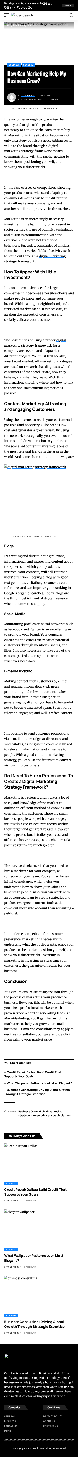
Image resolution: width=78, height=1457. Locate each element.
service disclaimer (25, 866)
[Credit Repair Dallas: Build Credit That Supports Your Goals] (39, 1164)
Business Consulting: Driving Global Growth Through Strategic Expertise (37, 1092)
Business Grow (28, 1111)
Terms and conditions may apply (44, 1029)
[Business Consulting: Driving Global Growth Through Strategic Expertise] (39, 1296)
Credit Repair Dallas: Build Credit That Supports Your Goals (32, 1074)
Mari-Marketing (16, 1018)
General (28, 64)
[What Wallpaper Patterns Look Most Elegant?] (39, 1230)
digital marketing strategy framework (40, 1113)
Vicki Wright (28, 95)
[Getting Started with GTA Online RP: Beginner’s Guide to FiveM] (39, 499)
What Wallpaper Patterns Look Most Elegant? (39, 1083)
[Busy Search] (22, 15)
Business (14, 64)
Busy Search (32, 1448)
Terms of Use (24, 7)
